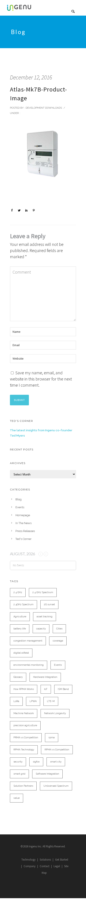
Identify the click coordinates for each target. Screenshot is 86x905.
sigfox (36, 761)
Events (19, 507)
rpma (52, 737)
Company (30, 866)
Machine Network (23, 713)
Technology (28, 859)
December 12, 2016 (31, 77)
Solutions (45, 859)
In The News (23, 523)
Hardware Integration (45, 677)
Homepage (22, 515)
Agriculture (19, 616)
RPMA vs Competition (57, 749)
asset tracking (44, 616)
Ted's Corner (23, 539)
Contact (44, 866)
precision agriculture (25, 725)
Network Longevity (55, 713)
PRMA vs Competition (25, 737)
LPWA (33, 701)
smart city (56, 761)
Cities (59, 628)
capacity (41, 628)
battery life (19, 628)
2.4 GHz (17, 592)
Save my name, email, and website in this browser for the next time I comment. (41, 379)
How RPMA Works (23, 689)
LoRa (16, 701)
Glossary (18, 677)
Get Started (61, 859)
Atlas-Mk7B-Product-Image (38, 93)
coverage (58, 640)
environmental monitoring (28, 665)
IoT (45, 689)
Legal (57, 866)
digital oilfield (21, 652)
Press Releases (25, 531)
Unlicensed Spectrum (56, 785)
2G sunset (49, 604)
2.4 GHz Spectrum (42, 592)
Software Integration (47, 773)
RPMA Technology (23, 749)
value (16, 798)
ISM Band (63, 689)
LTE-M (51, 701)
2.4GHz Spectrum (23, 604)
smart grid (19, 773)
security (17, 761)
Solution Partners (23, 785)
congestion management (27, 640)
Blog (18, 499)
